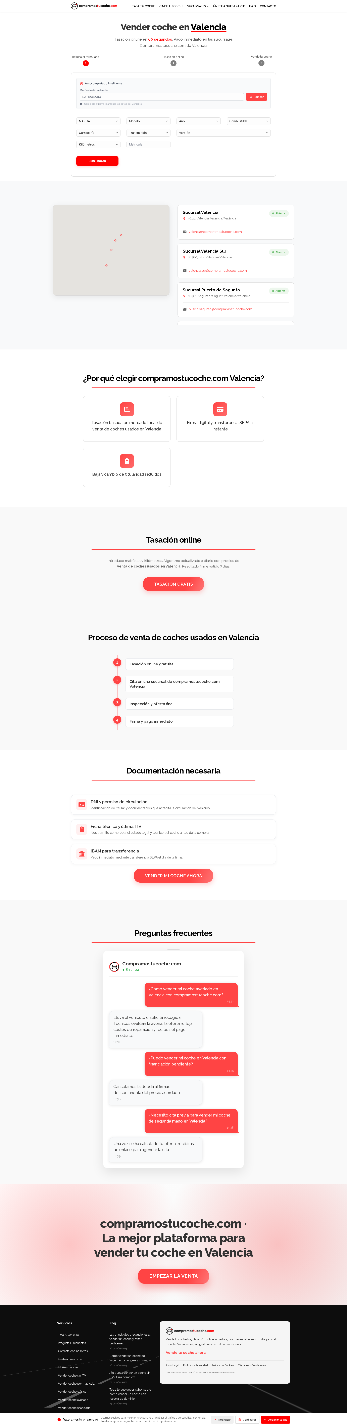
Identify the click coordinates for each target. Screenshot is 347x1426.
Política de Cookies (223, 1365)
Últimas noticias (68, 1367)
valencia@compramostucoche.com (215, 232)
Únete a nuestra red (70, 1359)
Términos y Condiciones (252, 1365)
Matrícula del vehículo (94, 90)
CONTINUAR (97, 161)
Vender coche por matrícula (76, 1383)
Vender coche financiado (74, 1408)
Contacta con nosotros (73, 1351)
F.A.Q (252, 6)
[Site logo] (94, 5)
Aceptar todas (277, 1419)
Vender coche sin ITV (72, 1375)
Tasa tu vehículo (68, 1335)
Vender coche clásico (72, 1391)
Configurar (249, 1419)
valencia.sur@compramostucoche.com (218, 270)
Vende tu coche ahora (186, 1352)
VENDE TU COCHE (171, 6)
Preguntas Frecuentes (72, 1343)
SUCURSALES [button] (196, 6)
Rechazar (224, 1419)
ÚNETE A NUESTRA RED (229, 6)
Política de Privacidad (195, 1365)
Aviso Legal (172, 1365)
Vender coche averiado (73, 1399)
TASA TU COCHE (143, 6)
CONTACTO (268, 6)
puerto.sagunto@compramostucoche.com (220, 309)
